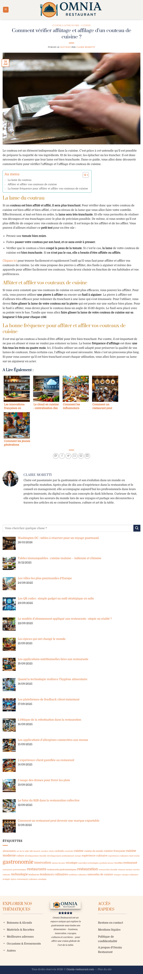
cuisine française (114, 850)
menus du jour (58, 863)
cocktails (59, 851)
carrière (44, 851)
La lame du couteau (19, 180)
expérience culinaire (94, 855)
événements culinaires (27, 879)
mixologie (72, 862)
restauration (87, 869)
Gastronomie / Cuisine (76, 25)
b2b (31, 851)
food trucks (134, 856)
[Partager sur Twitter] (68, 456)
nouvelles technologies (88, 863)
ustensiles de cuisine (100, 874)
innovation (42, 862)
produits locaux (106, 863)
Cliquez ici (10, 260)
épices (13, 879)
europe (78, 856)
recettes (118, 863)
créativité (69, 851)
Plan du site (105, 969)
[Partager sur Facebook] (62, 456)
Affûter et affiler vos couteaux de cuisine (32, 184)
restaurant (130, 862)
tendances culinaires (54, 874)
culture (20, 855)
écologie (6, 879)
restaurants (36, 869)
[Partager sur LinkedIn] (87, 456)
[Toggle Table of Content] (84, 175)
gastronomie (18, 862)
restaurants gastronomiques (61, 869)
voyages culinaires (130, 875)
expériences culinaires (118, 856)
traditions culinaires (78, 875)
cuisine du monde (93, 851)
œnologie (42, 879)
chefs (51, 851)
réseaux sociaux (125, 869)
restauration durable (108, 869)
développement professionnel (60, 856)
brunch (36, 851)
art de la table (23, 851)
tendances (33, 874)
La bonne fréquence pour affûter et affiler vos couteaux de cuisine (48, 188)
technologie (19, 874)
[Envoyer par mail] (75, 456)
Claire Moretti (85, 47)
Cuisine (57, 25)
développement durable (35, 856)
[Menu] (6, 10)
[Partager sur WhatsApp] (56, 456)
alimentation (9, 851)
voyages (117, 875)
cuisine (79, 850)
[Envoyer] (136, 528)
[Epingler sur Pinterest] (81, 456)
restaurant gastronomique (14, 869)
